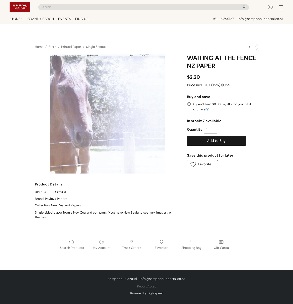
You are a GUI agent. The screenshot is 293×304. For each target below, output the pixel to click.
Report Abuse (146, 286)
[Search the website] (244, 7)
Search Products (72, 248)
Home (39, 47)
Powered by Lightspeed (146, 293)
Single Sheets (96, 47)
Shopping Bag (191, 248)
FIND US (81, 19)
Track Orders (131, 248)
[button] (20, 7)
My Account (101, 248)
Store (52, 47)
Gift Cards (221, 248)
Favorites (161, 248)
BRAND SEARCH (40, 19)
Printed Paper (71, 47)
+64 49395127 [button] (223, 19)
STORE (15, 19)
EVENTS (64, 19)
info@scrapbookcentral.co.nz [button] (260, 19)
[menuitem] (249, 47)
